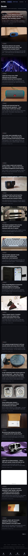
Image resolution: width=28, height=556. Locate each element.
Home (3, 554)
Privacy (19, 544)
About (5, 544)
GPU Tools (15, 1)
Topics (23, 544)
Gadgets (9, 1)
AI (25, 1)
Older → (24, 534)
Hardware (21, 1)
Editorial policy (14, 544)
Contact (8, 544)
